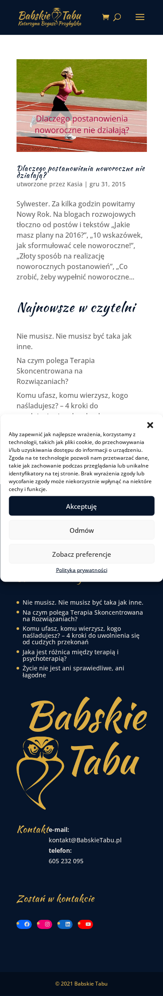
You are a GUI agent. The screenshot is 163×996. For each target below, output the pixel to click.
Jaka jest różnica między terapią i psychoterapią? (71, 655)
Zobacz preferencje (81, 553)
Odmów (82, 529)
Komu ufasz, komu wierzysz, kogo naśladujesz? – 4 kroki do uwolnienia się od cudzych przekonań (81, 635)
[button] (150, 425)
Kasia (75, 184)
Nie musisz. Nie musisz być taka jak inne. (83, 602)
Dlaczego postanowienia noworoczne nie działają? (81, 171)
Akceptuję (81, 505)
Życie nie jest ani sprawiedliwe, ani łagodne (73, 671)
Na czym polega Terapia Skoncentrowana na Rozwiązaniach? (56, 371)
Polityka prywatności (81, 570)
